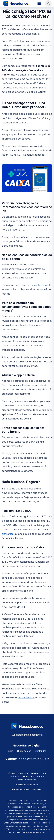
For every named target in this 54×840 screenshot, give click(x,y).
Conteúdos (40, 751)
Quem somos (24, 751)
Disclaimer (37, 789)
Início (10, 751)
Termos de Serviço (21, 789)
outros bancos (26, 697)
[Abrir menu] (39, 3)
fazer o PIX (44, 285)
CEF (19, 154)
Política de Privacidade (27, 784)
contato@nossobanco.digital (34, 758)
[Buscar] (48, 3)
